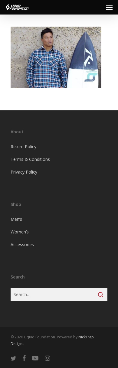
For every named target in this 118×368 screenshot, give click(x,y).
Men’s (16, 219)
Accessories (22, 244)
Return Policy (23, 146)
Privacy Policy (24, 172)
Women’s (20, 232)
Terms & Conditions (30, 159)
